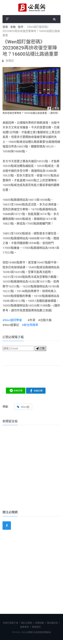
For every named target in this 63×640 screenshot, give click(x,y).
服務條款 (24, 626)
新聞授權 (39, 622)
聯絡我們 (36, 626)
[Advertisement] (31, 472)
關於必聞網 (26, 622)
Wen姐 (25, 407)
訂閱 (42, 348)
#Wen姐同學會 (15, 320)
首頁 (5, 27)
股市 (20, 27)
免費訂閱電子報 (10, 622)
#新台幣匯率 (30, 325)
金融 (13, 27)
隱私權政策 (52, 622)
